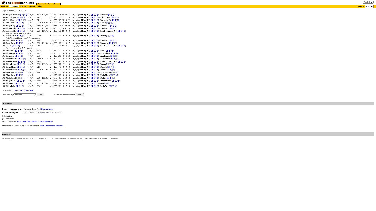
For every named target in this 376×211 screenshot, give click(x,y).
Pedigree (4, 6)
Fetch (41, 95)
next (31, 90)
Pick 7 (80, 95)
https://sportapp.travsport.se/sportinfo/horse (34, 121)
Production (14, 6)
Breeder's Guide (35, 6)
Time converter (47, 109)
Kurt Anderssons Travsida (51, 126)
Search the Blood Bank (48, 4)
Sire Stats (23, 6)
